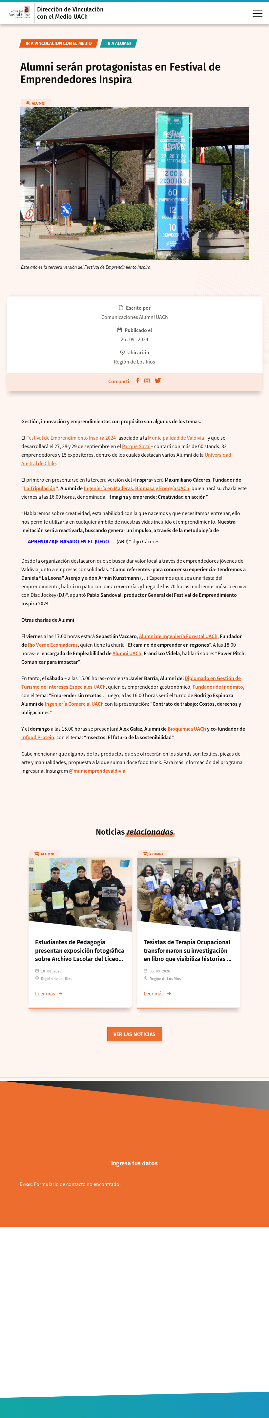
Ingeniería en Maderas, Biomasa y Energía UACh (136, 488)
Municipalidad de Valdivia (176, 437)
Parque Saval (136, 446)
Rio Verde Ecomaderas (53, 644)
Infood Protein (37, 737)
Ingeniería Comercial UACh (74, 703)
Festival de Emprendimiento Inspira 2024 (71, 437)
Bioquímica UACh (187, 728)
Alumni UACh (127, 653)
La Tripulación (39, 488)
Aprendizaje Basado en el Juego (68, 541)
